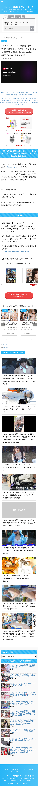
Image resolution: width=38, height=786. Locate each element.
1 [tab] (6, 339)
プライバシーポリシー (16, 769)
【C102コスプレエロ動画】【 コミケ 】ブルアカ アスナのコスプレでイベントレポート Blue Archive (23, 703)
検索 (6, 17)
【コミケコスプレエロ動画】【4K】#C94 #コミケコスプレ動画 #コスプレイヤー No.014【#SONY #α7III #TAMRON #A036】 (23, 722)
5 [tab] (18, 339)
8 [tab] (26, 339)
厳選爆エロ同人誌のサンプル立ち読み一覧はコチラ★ (19, 111)
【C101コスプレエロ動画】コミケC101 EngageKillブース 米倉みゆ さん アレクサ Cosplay (17, 578)
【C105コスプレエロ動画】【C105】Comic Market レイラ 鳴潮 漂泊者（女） (22, 730)
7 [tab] (23, 339)
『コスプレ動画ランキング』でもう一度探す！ (19, 295)
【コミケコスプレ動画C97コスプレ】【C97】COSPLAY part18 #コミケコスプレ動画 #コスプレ (19, 467)
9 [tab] (29, 339)
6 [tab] (20, 339)
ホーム (6, 769)
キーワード (18, 17)
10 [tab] (31, 339)
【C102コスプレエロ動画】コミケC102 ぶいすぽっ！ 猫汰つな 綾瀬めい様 (22, 675)
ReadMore (10, 334)
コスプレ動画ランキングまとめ (19, 7)
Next (35, 324)
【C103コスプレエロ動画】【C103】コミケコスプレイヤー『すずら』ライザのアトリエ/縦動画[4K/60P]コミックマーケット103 (23, 713)
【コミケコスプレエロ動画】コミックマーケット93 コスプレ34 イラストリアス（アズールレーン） (19, 409)
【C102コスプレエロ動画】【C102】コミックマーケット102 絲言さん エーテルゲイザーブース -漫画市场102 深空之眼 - (18, 495)
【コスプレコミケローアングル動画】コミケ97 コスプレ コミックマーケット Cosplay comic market (18, 550)
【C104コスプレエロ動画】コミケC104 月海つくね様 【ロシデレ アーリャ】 (23, 740)
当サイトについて (28, 769)
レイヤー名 (11, 17)
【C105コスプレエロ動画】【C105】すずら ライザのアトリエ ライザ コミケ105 (22, 666)
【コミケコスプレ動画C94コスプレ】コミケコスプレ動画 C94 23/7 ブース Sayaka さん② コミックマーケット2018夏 (19, 522)
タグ (23, 17)
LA (4, 347)
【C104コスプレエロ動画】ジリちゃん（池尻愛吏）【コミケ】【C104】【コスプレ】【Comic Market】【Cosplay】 (19, 606)
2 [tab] (9, 339)
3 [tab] (12, 339)
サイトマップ (23, 771)
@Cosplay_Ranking (13, 167)
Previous (3, 324)
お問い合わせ (14, 771)
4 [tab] (15, 339)
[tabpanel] (9, 323)
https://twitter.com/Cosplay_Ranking (17, 251)
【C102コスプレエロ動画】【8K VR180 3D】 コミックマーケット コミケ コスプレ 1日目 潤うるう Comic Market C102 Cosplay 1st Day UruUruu (23, 751)
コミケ (5, 344)
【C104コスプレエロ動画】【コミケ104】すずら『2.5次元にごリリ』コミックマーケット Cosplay (23, 694)
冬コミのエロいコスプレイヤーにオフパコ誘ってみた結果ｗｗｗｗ (22, 684)
